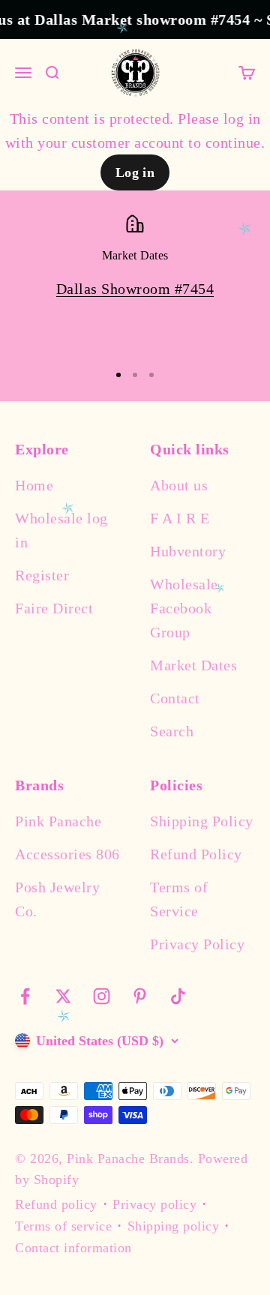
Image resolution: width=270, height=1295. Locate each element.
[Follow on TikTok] (178, 996)
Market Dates (193, 665)
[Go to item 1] (118, 375)
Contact (175, 698)
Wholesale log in (61, 530)
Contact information (73, 1247)
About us (179, 485)
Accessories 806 (67, 854)
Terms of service (63, 1226)
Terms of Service (179, 899)
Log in (135, 172)
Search (172, 731)
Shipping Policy (202, 821)
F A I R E (180, 518)
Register (42, 575)
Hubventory (188, 551)
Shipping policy (174, 1226)
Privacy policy (154, 1204)
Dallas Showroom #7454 (135, 288)
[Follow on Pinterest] (140, 996)
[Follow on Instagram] (102, 996)
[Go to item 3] (151, 375)
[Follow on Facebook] (25, 996)
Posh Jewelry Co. (57, 899)
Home (34, 485)
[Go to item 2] (135, 375)
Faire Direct (54, 608)
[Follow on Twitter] (63, 996)
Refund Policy (196, 854)
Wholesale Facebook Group (184, 608)
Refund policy (56, 1204)
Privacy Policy (197, 944)
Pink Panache (58, 821)
